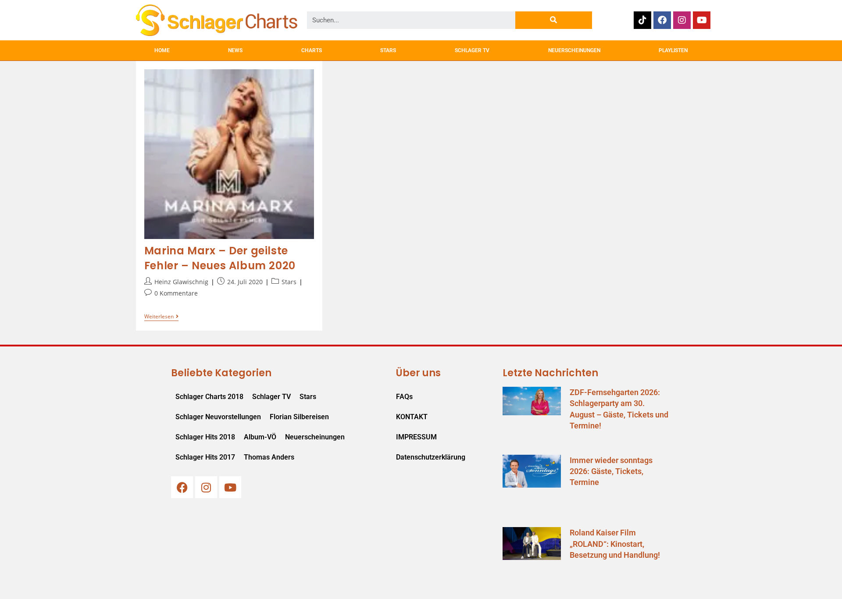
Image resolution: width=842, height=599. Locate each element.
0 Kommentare (176, 293)
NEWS (235, 50)
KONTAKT (412, 417)
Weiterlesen (161, 317)
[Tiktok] (642, 20)
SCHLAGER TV (472, 50)
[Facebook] (662, 20)
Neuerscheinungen (315, 437)
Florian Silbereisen (299, 417)
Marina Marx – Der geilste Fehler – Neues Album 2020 (220, 258)
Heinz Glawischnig (181, 282)
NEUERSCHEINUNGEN (574, 50)
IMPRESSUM (416, 437)
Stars (289, 282)
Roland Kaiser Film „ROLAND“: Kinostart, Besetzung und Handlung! (615, 543)
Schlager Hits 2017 (205, 457)
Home (162, 50)
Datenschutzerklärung (430, 457)
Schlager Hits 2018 (205, 437)
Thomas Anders (269, 457)
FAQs (404, 396)
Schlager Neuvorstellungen (218, 417)
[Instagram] (682, 20)
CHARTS (311, 50)
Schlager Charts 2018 (209, 396)
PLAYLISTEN (673, 50)
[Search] (553, 20)
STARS (388, 50)
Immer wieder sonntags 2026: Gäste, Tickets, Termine (611, 471)
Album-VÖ (260, 437)
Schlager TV (271, 396)
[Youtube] (701, 20)
